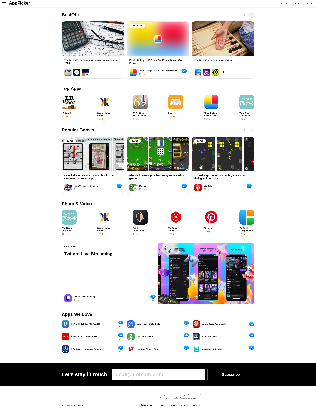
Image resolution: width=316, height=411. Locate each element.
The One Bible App (145, 336)
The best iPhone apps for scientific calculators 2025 (91, 62)
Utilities (309, 3)
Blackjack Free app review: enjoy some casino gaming (156, 177)
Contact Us (196, 405)
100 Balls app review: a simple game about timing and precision (219, 177)
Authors (184, 405)
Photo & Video (77, 203)
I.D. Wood (66, 113)
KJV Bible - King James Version (86, 349)
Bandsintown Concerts (213, 349)
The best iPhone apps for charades (214, 60)
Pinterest (208, 228)
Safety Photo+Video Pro (139, 230)
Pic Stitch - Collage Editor (246, 229)
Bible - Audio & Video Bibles (84, 336)
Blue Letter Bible (209, 336)
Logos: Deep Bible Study (148, 324)
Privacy (173, 405)
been (170, 113)
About (163, 405)
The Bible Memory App (147, 349)
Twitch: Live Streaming (88, 253)
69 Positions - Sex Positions (139, 114)
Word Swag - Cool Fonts (245, 114)
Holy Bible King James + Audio (85, 324)
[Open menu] (4, 3)
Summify (183, 398)
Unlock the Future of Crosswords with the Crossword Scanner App (89, 177)
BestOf (69, 14)
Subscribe (231, 374)
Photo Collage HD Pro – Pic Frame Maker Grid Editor (156, 62)
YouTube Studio (172, 229)
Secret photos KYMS (103, 114)
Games (295, 3)
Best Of (282, 3)
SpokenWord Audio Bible (214, 324)
